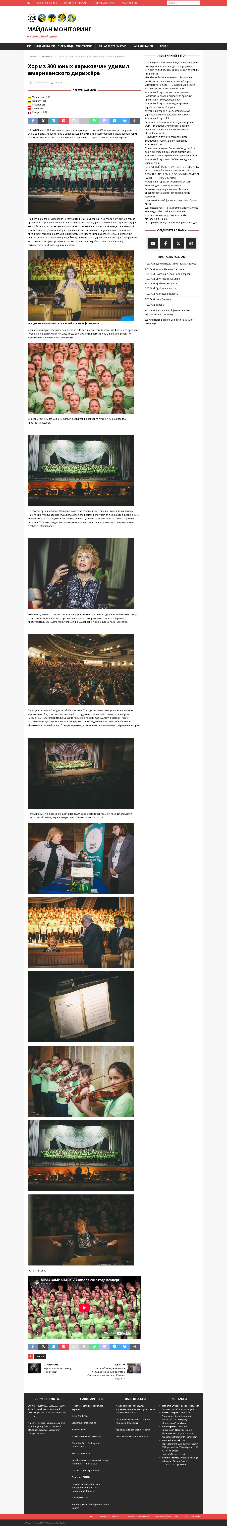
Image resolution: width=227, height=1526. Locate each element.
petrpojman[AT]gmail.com (184, 1436)
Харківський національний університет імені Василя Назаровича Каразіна (86, 1487)
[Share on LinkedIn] (53, 121)
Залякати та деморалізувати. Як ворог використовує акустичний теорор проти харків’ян (167, 192)
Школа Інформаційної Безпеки (132, 1436)
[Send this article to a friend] (74, 121)
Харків (40, 1356)
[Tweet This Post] (43, 121)
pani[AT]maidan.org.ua (182, 1409)
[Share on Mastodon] (104, 121)
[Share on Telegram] (115, 121)
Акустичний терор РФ (157, 118)
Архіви (164, 46)
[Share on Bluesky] (125, 121)
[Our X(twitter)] (178, 243)
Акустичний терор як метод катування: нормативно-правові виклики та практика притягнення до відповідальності (168, 96)
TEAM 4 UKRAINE (80, 1415)
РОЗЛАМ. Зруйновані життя (160, 288)
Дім (28, 3)
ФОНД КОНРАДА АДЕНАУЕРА (87, 1436)
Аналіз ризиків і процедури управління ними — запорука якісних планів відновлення (135, 1409)
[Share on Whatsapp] (94, 121)
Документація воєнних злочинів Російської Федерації (169, 321)
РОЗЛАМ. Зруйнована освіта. (161, 283)
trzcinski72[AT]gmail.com (174, 1464)
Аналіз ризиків (129, 3)
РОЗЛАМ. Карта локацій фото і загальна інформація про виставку (168, 312)
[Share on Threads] (135, 121)
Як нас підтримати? (112, 46)
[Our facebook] (165, 243)
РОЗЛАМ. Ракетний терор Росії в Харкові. (168, 273)
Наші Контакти (143, 46)
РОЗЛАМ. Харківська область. (161, 293)
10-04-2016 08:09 (41, 82)
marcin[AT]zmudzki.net (173, 1454)
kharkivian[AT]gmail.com (174, 1423)
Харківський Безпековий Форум (133, 1429)
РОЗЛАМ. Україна (155, 304)
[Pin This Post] (63, 121)
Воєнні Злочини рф (47, 3)
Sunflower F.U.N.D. (81, 1477)
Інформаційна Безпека (103, 3)
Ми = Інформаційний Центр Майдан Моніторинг (59, 46)
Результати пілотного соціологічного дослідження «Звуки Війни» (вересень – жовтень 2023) (167, 140)
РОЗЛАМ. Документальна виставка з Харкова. (171, 263)
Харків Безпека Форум (75, 3)
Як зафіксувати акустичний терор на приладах (171, 222)
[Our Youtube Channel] (153, 243)
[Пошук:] (183, 2)
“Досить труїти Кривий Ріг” (86, 1470)
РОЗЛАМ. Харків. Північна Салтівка (164, 269)
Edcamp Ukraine (80, 1497)
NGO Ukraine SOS (81, 1453)
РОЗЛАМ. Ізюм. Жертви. (158, 299)
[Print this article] (84, 121)
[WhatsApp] (191, 243)
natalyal (58, 82)
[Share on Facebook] (33, 121)
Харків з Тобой (79, 1429)
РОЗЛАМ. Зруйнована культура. (162, 278)
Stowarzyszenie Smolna (84, 1422)
